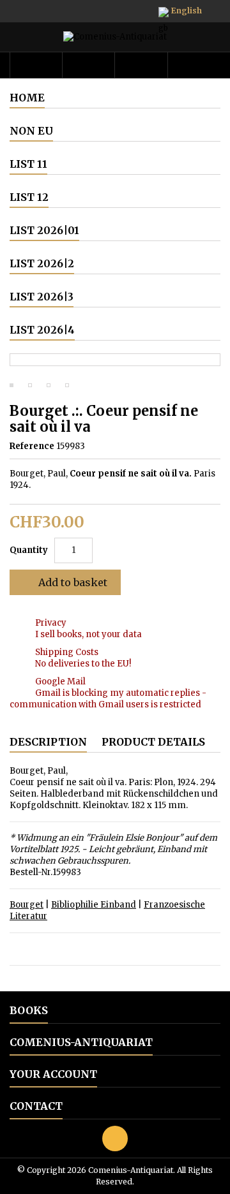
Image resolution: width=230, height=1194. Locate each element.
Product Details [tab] (153, 741)
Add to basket (63, 582)
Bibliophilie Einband (93, 904)
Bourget (26, 904)
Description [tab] (48, 741)
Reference (32, 446)
